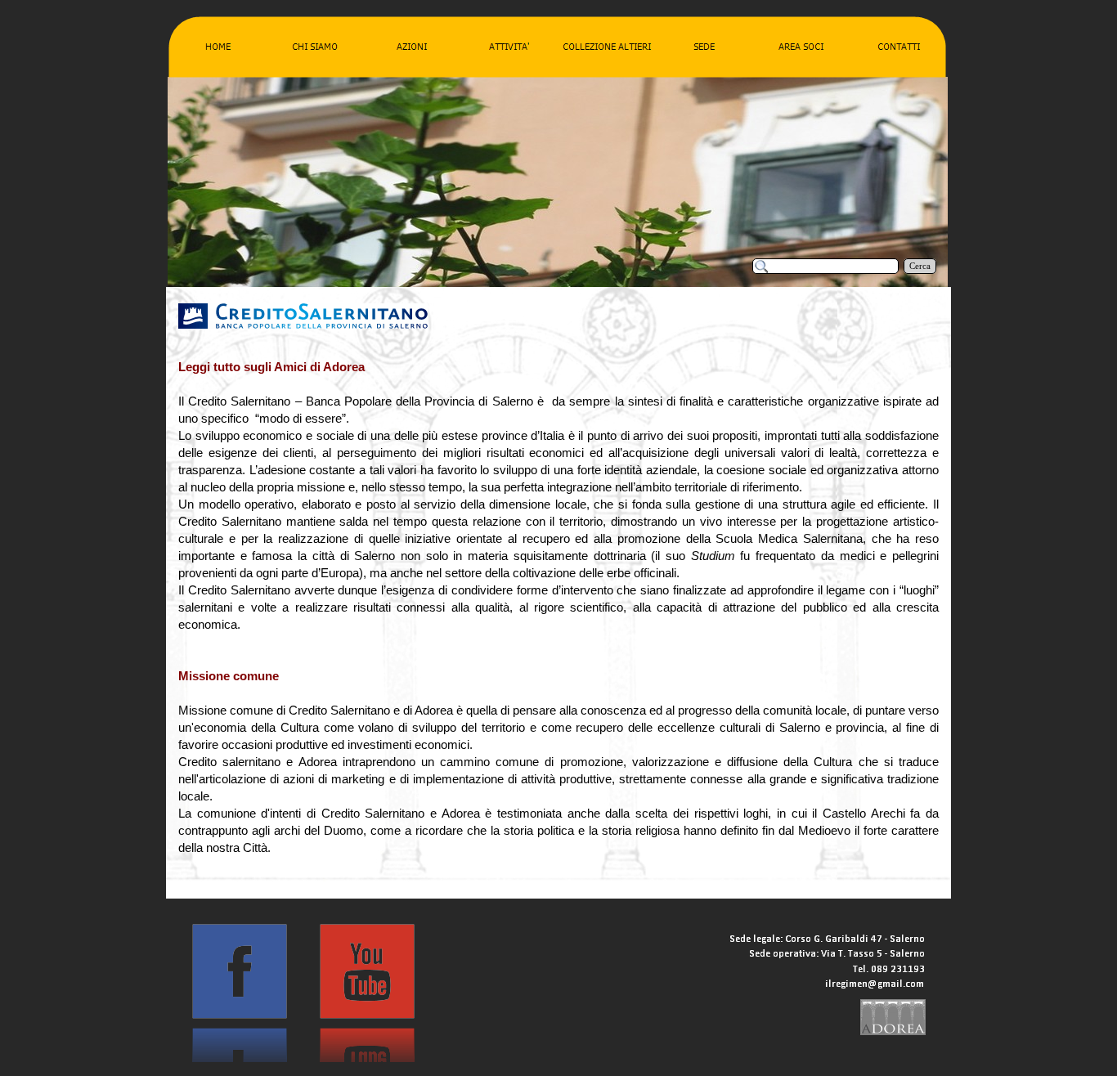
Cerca (920, 266)
